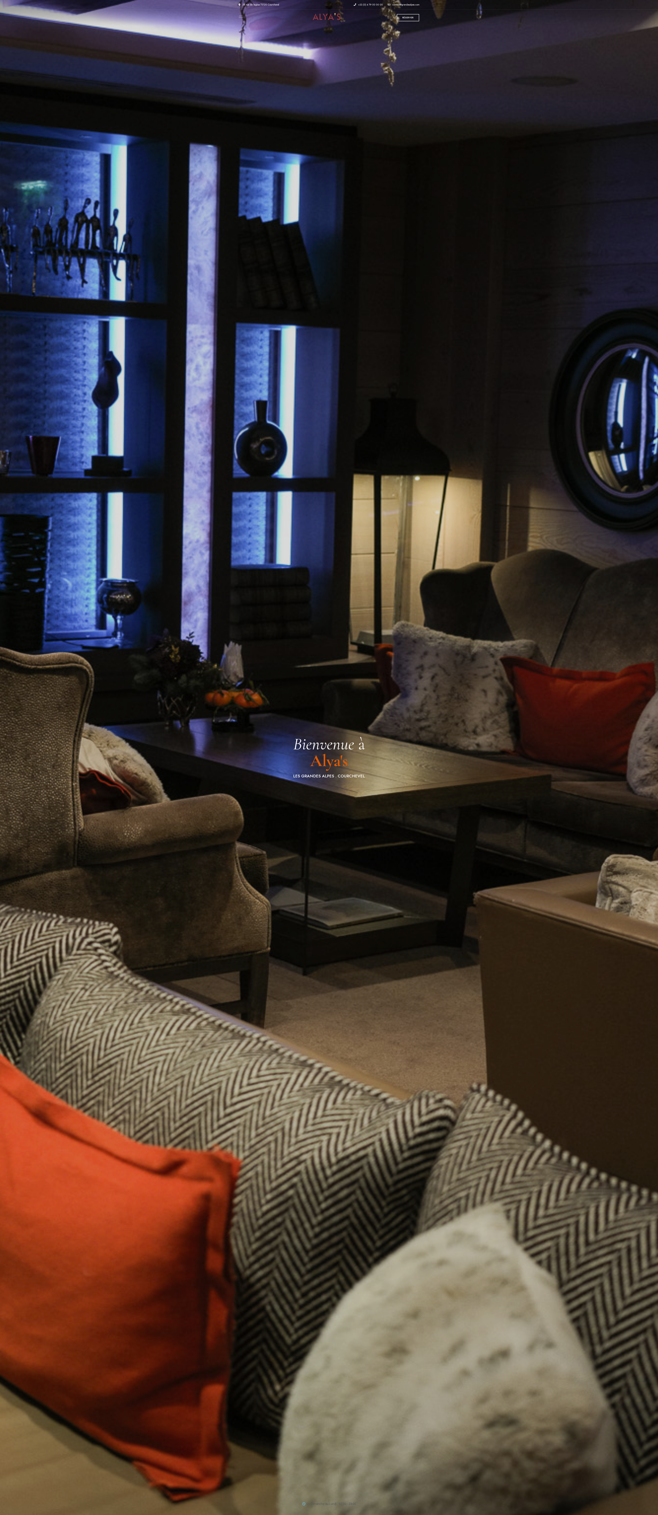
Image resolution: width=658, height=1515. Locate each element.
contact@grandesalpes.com (405, 4)
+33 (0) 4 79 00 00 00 (370, 4)
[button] (408, 17)
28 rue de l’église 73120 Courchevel (260, 4)
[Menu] (240, 16)
